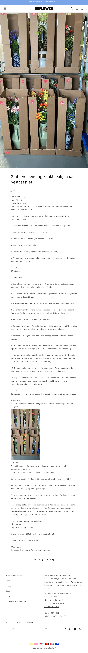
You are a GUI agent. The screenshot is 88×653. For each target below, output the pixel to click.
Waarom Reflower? (14, 575)
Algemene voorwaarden (16, 601)
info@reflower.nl (51, 606)
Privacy (9, 586)
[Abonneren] (45, 628)
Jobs (8, 591)
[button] (5, 8)
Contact (9, 581)
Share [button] (15, 191)
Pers (8, 596)
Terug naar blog (45, 559)
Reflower (40, 648)
